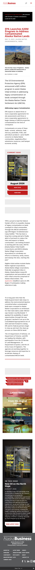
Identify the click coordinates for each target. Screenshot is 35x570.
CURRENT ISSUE (7, 559)
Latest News (17, 392)
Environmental (11, 41)
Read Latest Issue (12, 524)
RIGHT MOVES (25, 552)
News (20, 41)
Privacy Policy (11, 545)
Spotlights (17, 420)
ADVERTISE (6, 550)
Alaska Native (21, 39)
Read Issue (17, 187)
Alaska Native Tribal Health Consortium (18, 378)
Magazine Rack (8, 557)
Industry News (17, 552)
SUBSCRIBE (6, 552)
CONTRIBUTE (7, 555)
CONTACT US (25, 557)
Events (17, 412)
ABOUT (24, 555)
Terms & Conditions (21, 545)
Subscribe (17, 192)
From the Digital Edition (17, 402)
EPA (26, 381)
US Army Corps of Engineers (15, 384)
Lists (17, 428)
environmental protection (15, 381)
